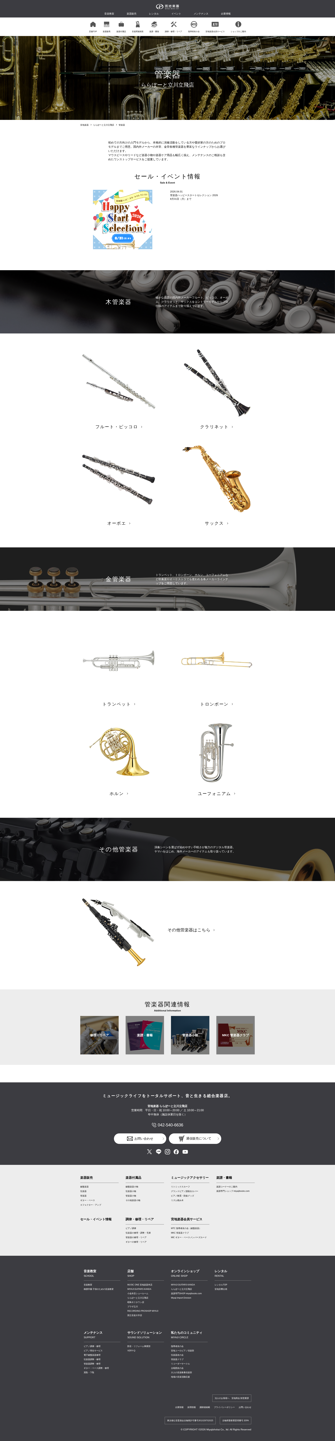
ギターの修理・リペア (136, 1242)
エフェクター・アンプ (90, 1205)
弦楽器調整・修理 (92, 1359)
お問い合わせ (143, 1138)
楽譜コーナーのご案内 (226, 1186)
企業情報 (179, 1407)
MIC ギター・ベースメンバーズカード (189, 1237)
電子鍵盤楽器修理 (92, 1355)
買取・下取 (89, 1372)
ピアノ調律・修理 (92, 1346)
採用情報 (191, 1407)
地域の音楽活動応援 (180, 1377)
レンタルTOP (221, 1285)
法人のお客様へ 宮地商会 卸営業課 (232, 1398)
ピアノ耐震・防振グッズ (182, 1196)
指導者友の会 (177, 1346)
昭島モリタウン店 (135, 1302)
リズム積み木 (177, 1200)
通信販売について (198, 1138)
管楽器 (83, 1196)
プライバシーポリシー (224, 1407)
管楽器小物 (190, 1035)
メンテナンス (201, 13)
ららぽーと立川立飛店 (103, 125)
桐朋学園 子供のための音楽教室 (99, 1289)
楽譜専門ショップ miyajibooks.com (233, 1191)
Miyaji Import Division (181, 1298)
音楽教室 (88, 1285)
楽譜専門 (186, 1293)
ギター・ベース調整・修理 (96, 1368)
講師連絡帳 (205, 1407)
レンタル (154, 13)
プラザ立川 (132, 1306)
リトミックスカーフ (180, 1186)
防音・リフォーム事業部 (138, 1346)
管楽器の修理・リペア (136, 1237)
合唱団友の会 (177, 1368)
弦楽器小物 (131, 1191)
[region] (167, 26)
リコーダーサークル (180, 1364)
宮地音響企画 (221, 1289)
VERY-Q (131, 1350)
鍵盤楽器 (84, 1186)
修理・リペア (99, 1035)
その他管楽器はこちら (189, 930)
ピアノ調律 (131, 1228)
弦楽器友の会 (177, 1355)
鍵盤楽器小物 (132, 1186)
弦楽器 (83, 1191)
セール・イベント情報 (96, 1219)
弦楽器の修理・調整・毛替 (138, 1233)
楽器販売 (131, 13)
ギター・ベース (87, 1200)
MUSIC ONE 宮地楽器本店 (139, 1285)
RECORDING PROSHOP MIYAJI (142, 1311)
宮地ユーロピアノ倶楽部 (182, 1350)
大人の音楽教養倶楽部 (181, 1372)
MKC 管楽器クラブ (235, 1035)
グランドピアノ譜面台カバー (184, 1191)
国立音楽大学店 (134, 1315)
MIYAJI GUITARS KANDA (139, 1289)
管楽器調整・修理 (92, 1364)
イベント (176, 13)
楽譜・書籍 (145, 1035)
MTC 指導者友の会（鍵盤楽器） (186, 1228)
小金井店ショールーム (137, 1293)
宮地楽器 (84, 125)
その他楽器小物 (133, 1200)
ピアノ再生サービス (93, 1350)
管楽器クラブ (177, 1359)
